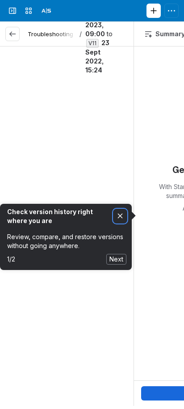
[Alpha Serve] (46, 11)
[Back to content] (12, 34)
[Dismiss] (120, 216)
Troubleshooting (50, 34)
